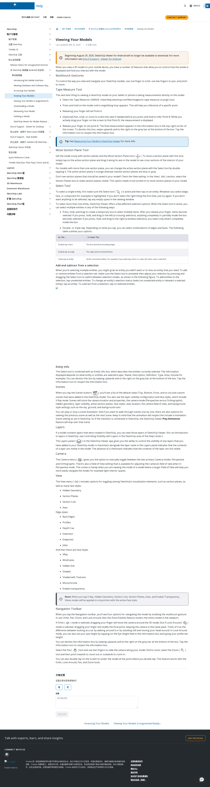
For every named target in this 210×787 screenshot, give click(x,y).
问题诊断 (11, 214)
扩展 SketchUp (14, 198)
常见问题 (13, 152)
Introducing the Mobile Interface (28, 80)
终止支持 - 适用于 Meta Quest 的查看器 (28, 131)
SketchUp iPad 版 (15, 203)
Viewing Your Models (24, 95)
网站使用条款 (136, 765)
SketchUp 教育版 (15, 178)
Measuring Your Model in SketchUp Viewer (97, 141)
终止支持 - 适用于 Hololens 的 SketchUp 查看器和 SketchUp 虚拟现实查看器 (31, 142)
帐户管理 (13, 39)
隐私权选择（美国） (138, 780)
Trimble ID (13, 49)
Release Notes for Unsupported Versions (29, 65)
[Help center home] (57, 29)
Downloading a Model (24, 106)
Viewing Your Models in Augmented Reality (33, 101)
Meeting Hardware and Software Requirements (33, 85)
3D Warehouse (14, 183)
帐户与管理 (12, 34)
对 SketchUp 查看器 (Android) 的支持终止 (29, 70)
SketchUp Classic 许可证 (20, 147)
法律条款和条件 (137, 761)
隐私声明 (134, 772)
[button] (202, 779)
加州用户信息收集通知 (139, 776)
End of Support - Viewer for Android (102, 59)
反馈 (57, 693)
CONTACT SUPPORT (177, 17)
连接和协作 (12, 208)
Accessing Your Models (24, 90)
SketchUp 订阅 (15, 54)
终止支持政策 (15, 59)
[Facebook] (7, 754)
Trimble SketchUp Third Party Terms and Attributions (30, 162)
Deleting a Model (22, 116)
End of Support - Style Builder (23, 137)
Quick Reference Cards (19, 157)
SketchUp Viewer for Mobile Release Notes (33, 121)
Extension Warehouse (18, 188)
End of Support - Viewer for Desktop (27, 126)
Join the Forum (195, 738)
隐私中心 (134, 769)
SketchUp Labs (14, 193)
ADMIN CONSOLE (64, 17)
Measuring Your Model (24, 111)
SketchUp (12, 29)
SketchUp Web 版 (16, 173)
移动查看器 (17, 75)
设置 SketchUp (15, 44)
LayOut (10, 167)
